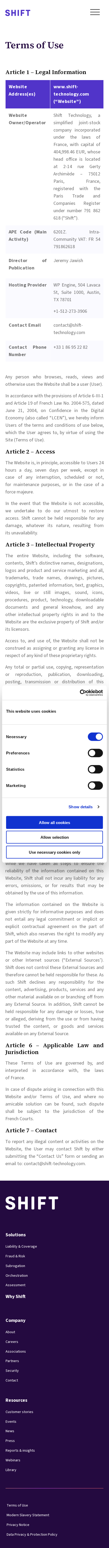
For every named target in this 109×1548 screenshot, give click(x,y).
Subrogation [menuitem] (15, 1266)
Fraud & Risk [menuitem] (15, 1256)
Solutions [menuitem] (16, 1235)
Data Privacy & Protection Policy (32, 1534)
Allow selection (54, 837)
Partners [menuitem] (12, 1361)
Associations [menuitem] (16, 1351)
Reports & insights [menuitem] (20, 1450)
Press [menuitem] (10, 1440)
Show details (81, 807)
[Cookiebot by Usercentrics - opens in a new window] (80, 692)
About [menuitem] (10, 1332)
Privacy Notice (18, 1525)
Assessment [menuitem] (15, 1285)
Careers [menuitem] (12, 1341)
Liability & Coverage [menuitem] (21, 1246)
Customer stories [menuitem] (19, 1412)
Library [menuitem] (11, 1470)
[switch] (90, 751)
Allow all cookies (54, 822)
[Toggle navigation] (95, 13)
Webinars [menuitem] (13, 1460)
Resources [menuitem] (16, 1400)
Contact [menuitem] (12, 1380)
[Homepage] (17, 13)
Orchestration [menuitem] (17, 1275)
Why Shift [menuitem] (16, 1296)
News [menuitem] (10, 1431)
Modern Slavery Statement (28, 1515)
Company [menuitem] (15, 1320)
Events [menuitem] (11, 1421)
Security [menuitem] (12, 1370)
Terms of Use (17, 1505)
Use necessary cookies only (54, 852)
